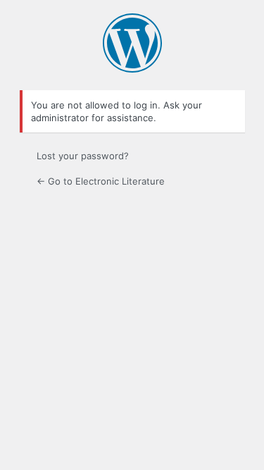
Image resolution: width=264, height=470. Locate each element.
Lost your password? (83, 155)
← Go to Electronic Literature (101, 181)
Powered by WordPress (132, 43)
